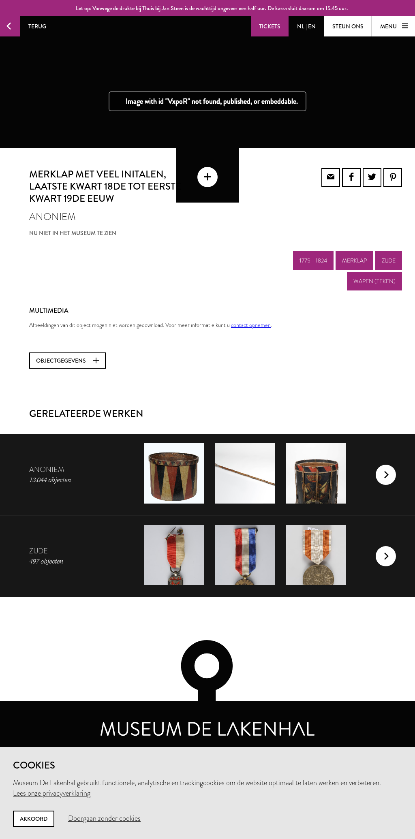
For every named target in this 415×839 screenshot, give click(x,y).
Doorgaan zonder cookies (104, 818)
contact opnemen (251, 325)
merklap (354, 260)
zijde (389, 260)
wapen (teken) (374, 281)
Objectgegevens (61, 361)
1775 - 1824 (313, 260)
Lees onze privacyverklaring (51, 793)
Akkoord (33, 819)
